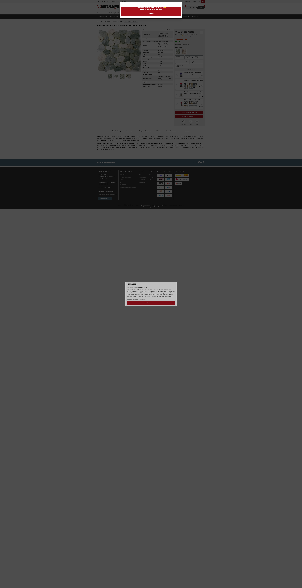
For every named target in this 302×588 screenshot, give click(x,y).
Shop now (152, 13)
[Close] (180, 4)
